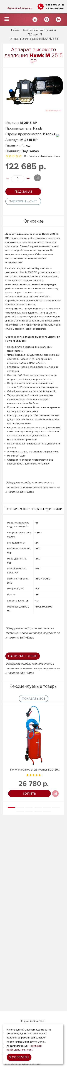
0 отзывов (31, 156)
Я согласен (19, 1057)
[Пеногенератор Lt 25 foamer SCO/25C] (33, 735)
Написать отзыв (50, 156)
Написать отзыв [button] (22, 656)
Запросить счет (23, 201)
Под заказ (23, 192)
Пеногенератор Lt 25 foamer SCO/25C (35, 769)
